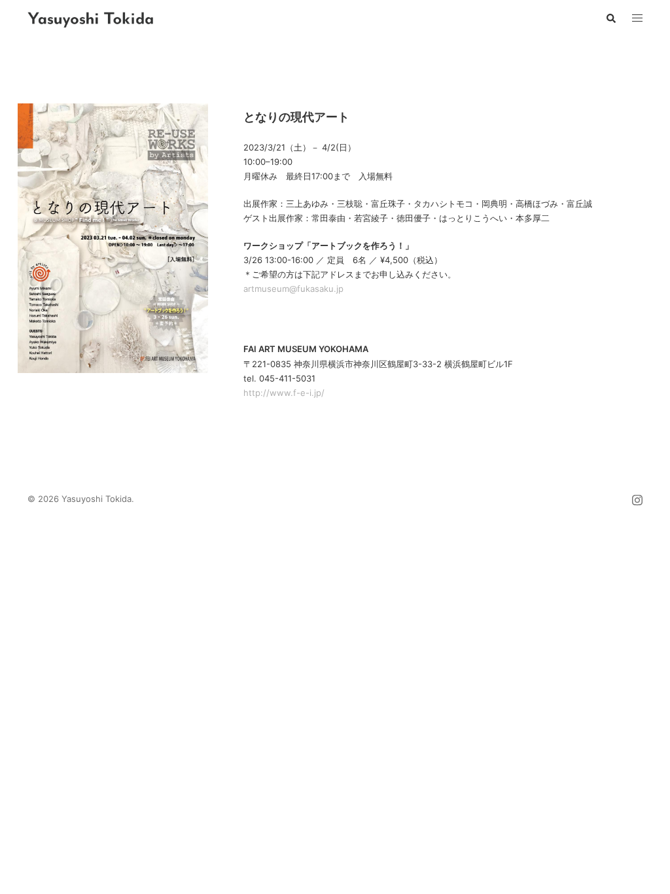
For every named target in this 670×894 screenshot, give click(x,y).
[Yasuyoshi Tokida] (90, 18)
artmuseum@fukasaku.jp (293, 288)
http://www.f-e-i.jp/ (284, 392)
